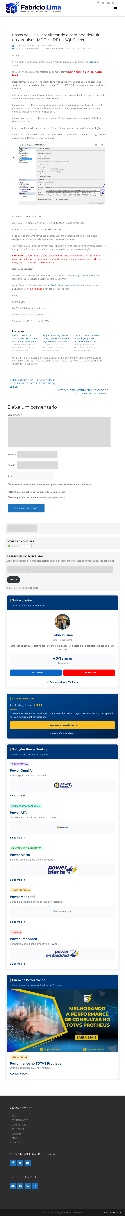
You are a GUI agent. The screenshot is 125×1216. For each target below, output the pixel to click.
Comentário (15, 414)
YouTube (92, 672)
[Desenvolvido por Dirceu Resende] (113, 1213)
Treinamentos (20, 1120)
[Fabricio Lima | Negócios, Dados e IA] (33, 7)
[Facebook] (98, 3)
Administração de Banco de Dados (34, 48)
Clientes (16, 1133)
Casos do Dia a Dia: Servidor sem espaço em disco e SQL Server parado (25, 338)
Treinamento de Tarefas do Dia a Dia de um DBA (54, 285)
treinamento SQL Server (25, 364)
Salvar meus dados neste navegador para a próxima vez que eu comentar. (51, 484)
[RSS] (35, 1186)
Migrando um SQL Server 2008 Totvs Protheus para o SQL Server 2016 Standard (57, 338)
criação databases (75, 358)
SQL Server (96, 361)
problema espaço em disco (74, 361)
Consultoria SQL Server (51, 358)
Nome (12, 454)
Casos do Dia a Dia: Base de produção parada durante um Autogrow (86, 338)
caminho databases (26, 358)
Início (15, 1115)
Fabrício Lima (48, 45)
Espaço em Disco (50, 361)
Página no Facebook (85, 275)
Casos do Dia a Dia (64, 48)
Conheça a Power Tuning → (63, 682)
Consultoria (19, 1124)
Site (10, 475)
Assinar (13, 579)
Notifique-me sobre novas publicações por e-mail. (37, 497)
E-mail (12, 465)
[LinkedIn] (108, 3)
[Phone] (28, 1186)
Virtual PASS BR (83, 48)
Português (15, 546)
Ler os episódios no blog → (62, 733)
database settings (30, 361)
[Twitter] (103, 3)
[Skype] (20, 1186)
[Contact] (13, 1186)
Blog (15, 1138)
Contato (17, 1142)
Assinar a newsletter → (63, 725)
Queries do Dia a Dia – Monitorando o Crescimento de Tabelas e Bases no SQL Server (33, 383)
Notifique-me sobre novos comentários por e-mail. (38, 491)
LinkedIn (39, 672)
